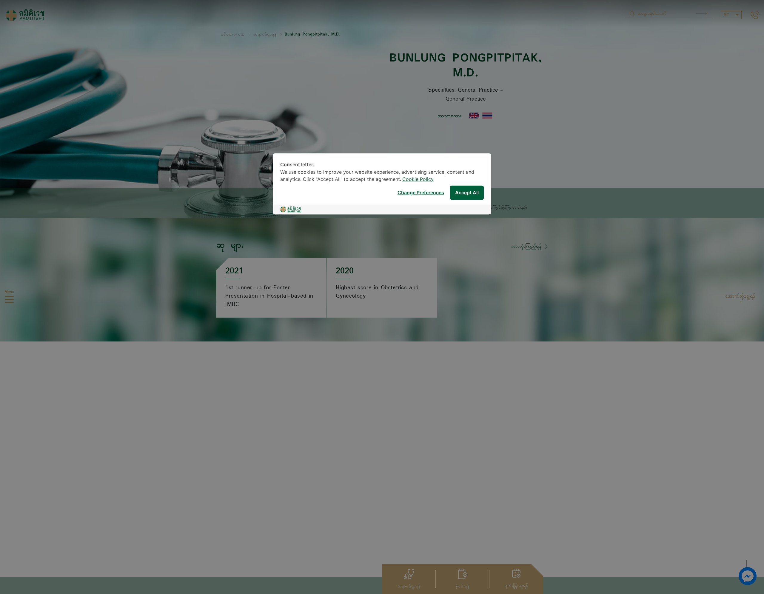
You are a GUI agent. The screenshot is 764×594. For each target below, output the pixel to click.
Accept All (467, 192)
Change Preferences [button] (421, 192)
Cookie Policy (418, 179)
